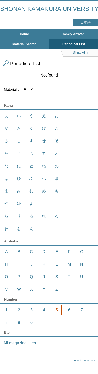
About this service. (85, 360)
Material (10, 89)
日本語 (85, 22)
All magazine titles (19, 343)
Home (24, 34)
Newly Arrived (73, 34)
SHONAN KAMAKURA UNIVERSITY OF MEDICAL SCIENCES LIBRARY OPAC (49, 8)
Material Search (24, 44)
